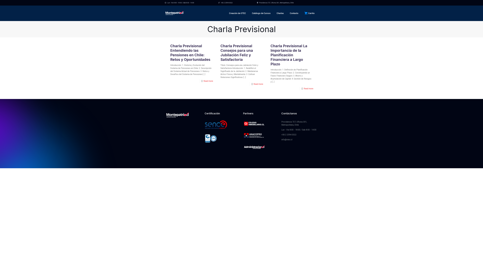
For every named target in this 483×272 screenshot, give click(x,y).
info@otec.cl (286, 139)
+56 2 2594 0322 (288, 134)
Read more (208, 81)
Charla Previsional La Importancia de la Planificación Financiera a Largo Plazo (289, 55)
